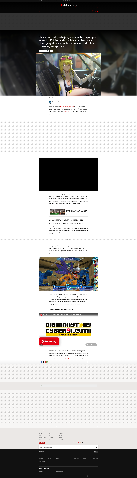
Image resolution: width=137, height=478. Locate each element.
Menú (41, 7)
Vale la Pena (44, 10)
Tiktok (97, 11)
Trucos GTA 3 (76, 426)
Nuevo (95, 7)
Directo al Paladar (68, 456)
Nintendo (55, 28)
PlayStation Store (58, 426)
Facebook (90, 11)
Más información (69, 476)
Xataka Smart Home (42, 461)
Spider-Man (81, 426)
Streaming (51, 439)
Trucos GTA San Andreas (50, 426)
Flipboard (50, 51)
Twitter (92, 11)
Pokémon (78, 361)
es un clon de (67, 106)
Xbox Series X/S (59, 10)
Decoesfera (84, 458)
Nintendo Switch (77, 10)
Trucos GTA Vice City (93, 426)
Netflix (52, 28)
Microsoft (51, 437)
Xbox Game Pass (66, 358)
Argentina (40, 433)
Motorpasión (76, 456)
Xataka (40, 456)
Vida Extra (49, 458)
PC (53, 361)
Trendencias (85, 456)
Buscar (96, 447)
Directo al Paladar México (68, 470)
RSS (80, 442)
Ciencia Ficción (62, 439)
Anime (84, 10)
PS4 (56, 361)
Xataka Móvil (41, 458)
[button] (55, 101)
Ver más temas (42, 442)
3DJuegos (49, 456)
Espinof (57, 458)
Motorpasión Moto (76, 458)
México (40, 435)
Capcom (60, 437)
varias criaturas (62, 107)
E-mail (52, 51)
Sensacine (58, 456)
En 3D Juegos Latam (69, 208)
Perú (50, 435)
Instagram (94, 11)
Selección (51, 10)
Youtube (96, 11)
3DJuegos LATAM (68, 6)
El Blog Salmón (94, 456)
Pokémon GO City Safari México (67, 426)
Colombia (61, 433)
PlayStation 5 (68, 10)
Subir (95, 451)
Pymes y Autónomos (95, 458)
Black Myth (86, 426)
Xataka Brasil (41, 471)
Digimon (73, 361)
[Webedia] (42, 451)
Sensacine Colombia (59, 471)
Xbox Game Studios (42, 437)
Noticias (60, 435)
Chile (50, 433)
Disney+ (48, 28)
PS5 (58, 361)
